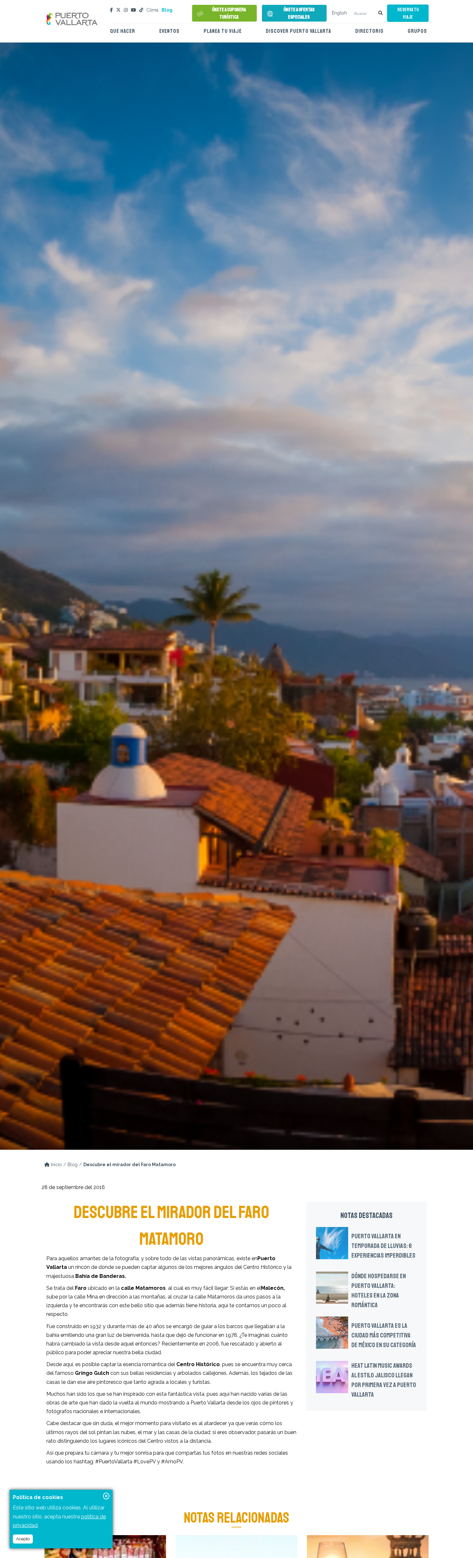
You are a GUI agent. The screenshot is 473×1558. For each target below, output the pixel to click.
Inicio (56, 1164)
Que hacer (122, 31)
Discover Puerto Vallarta (298, 31)
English (339, 12)
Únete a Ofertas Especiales (298, 13)
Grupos (417, 31)
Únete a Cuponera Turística (229, 13)
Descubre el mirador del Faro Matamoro (129, 1164)
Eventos (169, 31)
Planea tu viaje (223, 31)
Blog (167, 10)
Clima (152, 10)
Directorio (369, 31)
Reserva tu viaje (408, 13)
